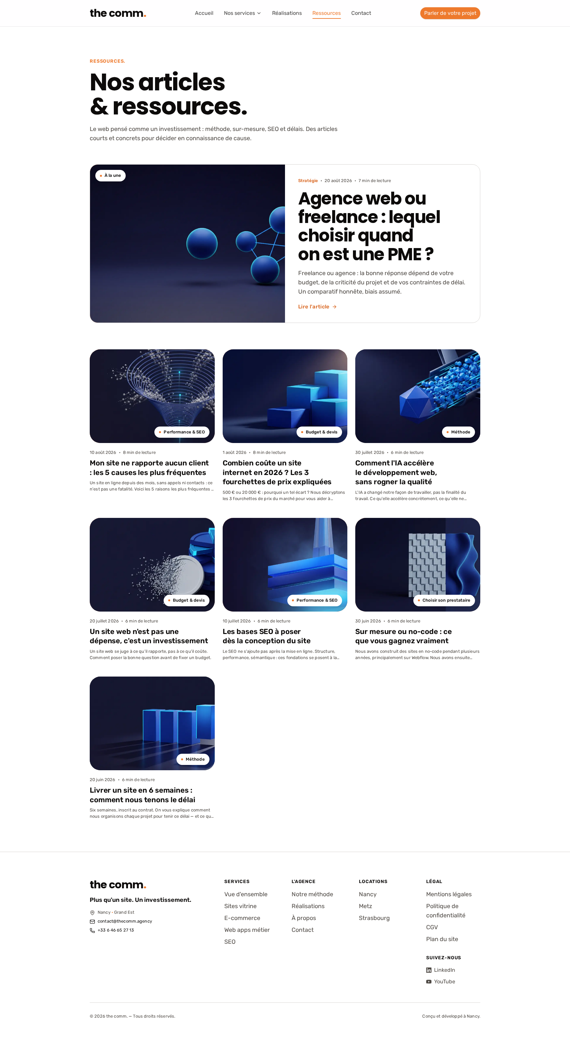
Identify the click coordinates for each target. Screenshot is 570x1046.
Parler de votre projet (450, 13)
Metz (365, 906)
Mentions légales (449, 894)
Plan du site (442, 939)
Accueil (204, 13)
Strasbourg (374, 918)
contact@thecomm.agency (125, 921)
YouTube (444, 981)
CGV (432, 927)
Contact (361, 13)
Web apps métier (247, 930)
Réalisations (287, 13)
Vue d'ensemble (246, 894)
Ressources (326, 13)
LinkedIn (444, 970)
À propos (304, 918)
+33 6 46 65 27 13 (116, 930)
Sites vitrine (240, 906)
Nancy (368, 894)
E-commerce (242, 918)
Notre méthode (312, 894)
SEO (230, 941)
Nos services (239, 13)
